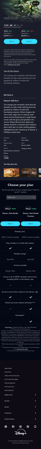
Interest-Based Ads (9, 390)
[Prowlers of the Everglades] (29, 172)
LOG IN (35, 3)
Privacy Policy (8, 372)
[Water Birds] (11, 172)
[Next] (37, 172)
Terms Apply (8, 327)
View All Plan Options (11, 71)
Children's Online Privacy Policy (12, 375)
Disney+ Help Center (22, 349)
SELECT (11, 41)
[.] (6, 426)
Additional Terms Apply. (14, 64)
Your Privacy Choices (9, 386)
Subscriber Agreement (10, 383)
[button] (20, 395)
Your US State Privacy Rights (11, 379)
